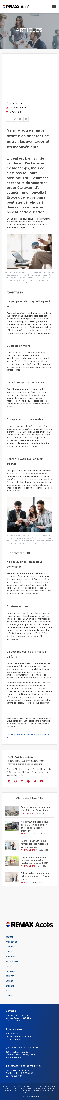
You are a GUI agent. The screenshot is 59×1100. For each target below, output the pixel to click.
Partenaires (12, 961)
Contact (10, 996)
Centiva (35, 1096)
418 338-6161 (16, 1058)
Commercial (12, 947)
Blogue (9, 991)
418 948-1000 (16, 1021)
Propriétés (11, 942)
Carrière (10, 986)
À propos (10, 957)
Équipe (9, 952)
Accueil (9, 937)
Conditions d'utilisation (32, 1090)
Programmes (12, 971)
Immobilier (15, 104)
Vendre (9, 981)
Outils (9, 966)
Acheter (10, 976)
